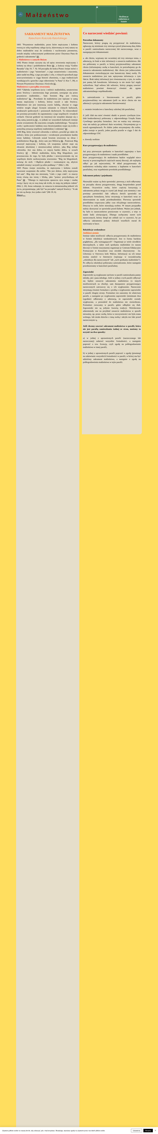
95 (36, 141)
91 (55, 83)
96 (62, 141)
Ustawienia (136, 1130)
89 (38, 56)
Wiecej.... (21, 195)
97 (27, 153)
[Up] (20, 14)
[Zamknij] (155, 1130)
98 (24, 180)
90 (53, 65)
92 (30, 99)
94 (66, 129)
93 (36, 120)
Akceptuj (148, 1130)
